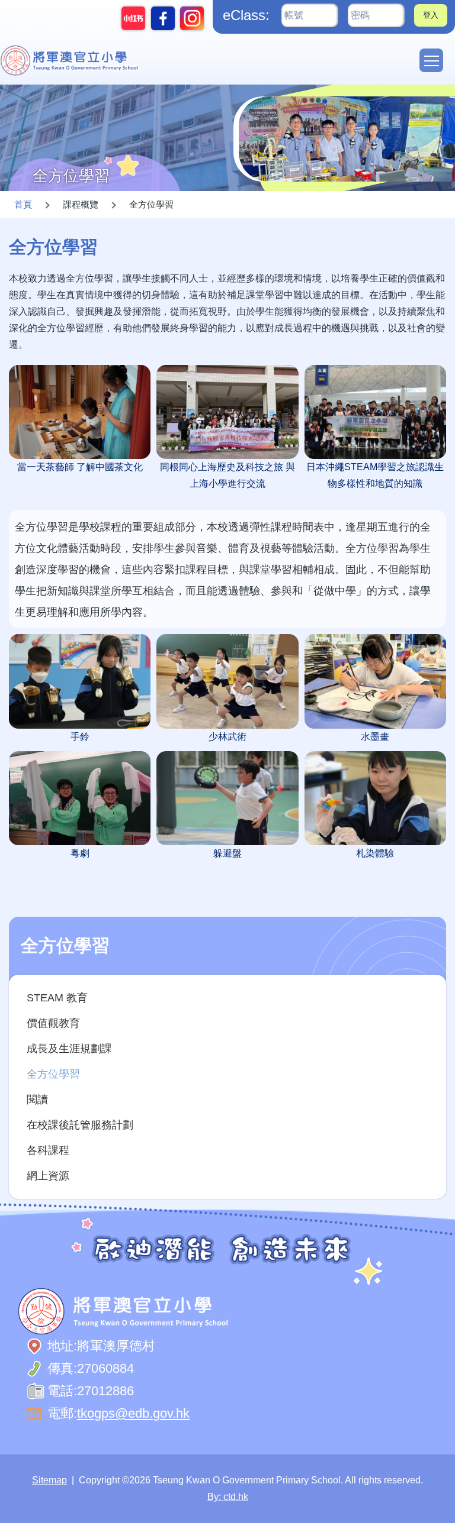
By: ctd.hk (227, 1497)
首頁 (23, 204)
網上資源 (48, 1175)
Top (454, 1502)
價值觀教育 (53, 1023)
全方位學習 (53, 1074)
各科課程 (48, 1150)
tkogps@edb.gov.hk (133, 1413)
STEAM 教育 (57, 997)
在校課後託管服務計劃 (80, 1124)
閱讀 (37, 1099)
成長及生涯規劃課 (69, 1048)
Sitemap (49, 1480)
